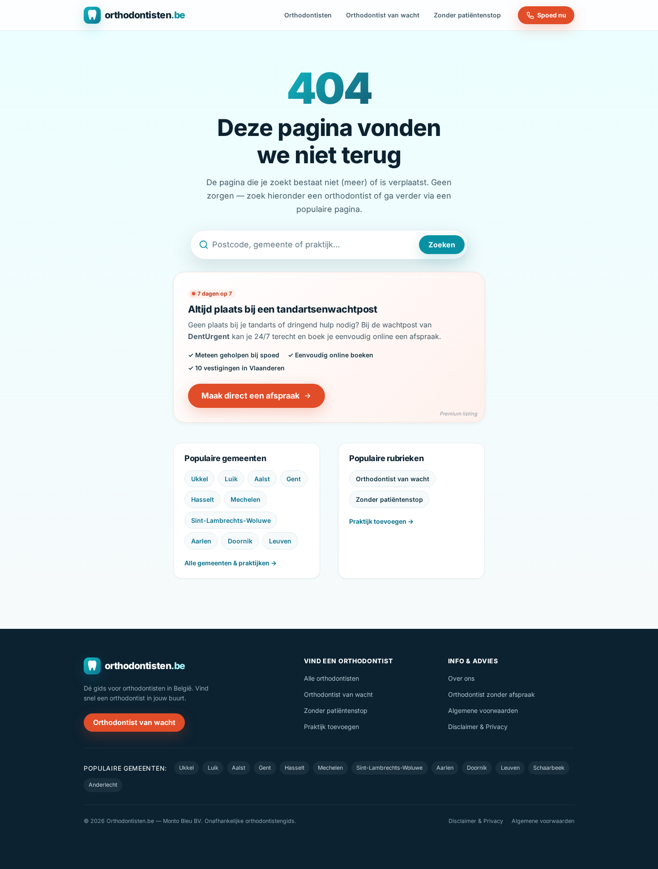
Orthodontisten (308, 15)
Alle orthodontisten (331, 678)
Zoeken (441, 244)
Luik (231, 479)
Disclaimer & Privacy (478, 726)
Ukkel (199, 479)
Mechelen (246, 499)
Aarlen (201, 541)
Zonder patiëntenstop (467, 15)
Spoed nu (551, 15)
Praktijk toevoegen (331, 726)
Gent (293, 479)
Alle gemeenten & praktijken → (230, 563)
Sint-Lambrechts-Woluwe (231, 520)
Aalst (262, 479)
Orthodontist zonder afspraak (491, 694)
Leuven (280, 541)
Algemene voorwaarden (483, 710)
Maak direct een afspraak (250, 395)
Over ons (461, 678)
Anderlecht (103, 784)
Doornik (240, 541)
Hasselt (202, 499)
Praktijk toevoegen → (381, 521)
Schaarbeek (548, 767)
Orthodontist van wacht (382, 15)
